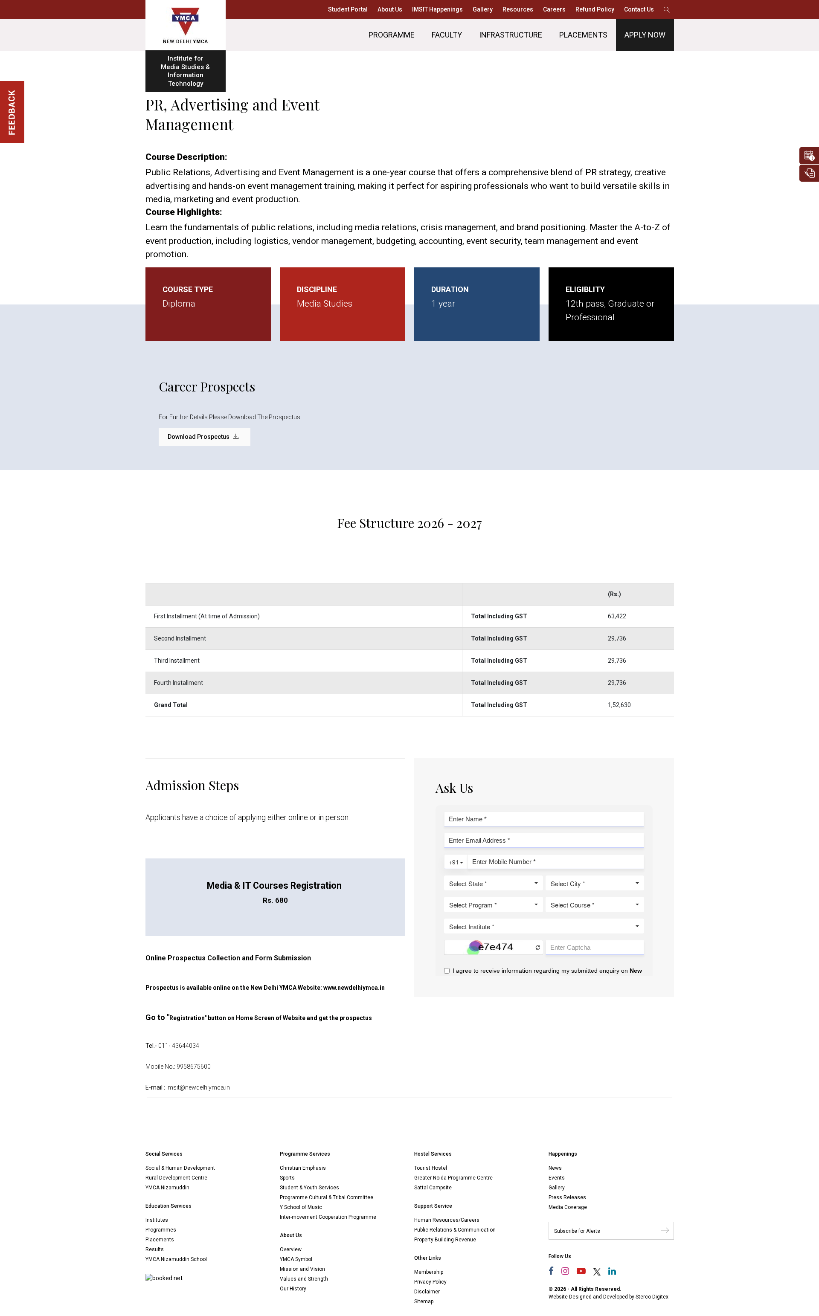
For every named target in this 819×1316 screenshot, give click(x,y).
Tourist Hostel (430, 1168)
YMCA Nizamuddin (167, 1188)
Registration (186, 1018)
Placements (583, 34)
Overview (291, 1249)
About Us (390, 9)
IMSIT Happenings (437, 9)
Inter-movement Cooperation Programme (328, 1217)
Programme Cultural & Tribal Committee (326, 1197)
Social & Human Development (180, 1168)
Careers (554, 9)
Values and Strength (304, 1279)
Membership (428, 1272)
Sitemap (423, 1301)
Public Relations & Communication (455, 1230)
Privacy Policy (430, 1282)
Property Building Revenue (445, 1240)
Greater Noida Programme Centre (453, 1178)
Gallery (483, 9)
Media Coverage (568, 1207)
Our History (293, 1289)
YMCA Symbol (296, 1259)
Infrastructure (510, 34)
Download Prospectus (199, 436)
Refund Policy (594, 9)
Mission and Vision (302, 1269)
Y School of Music (301, 1207)
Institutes (156, 1220)
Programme (392, 34)
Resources (517, 9)
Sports (287, 1178)
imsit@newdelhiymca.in (198, 1087)
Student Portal (348, 9)
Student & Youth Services (309, 1188)
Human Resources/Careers (446, 1220)
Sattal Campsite (433, 1188)
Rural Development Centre (176, 1178)
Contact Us (639, 9)
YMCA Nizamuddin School (176, 1259)
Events (557, 1178)
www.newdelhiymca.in (354, 987)
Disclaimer (427, 1292)
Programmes (160, 1230)
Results (154, 1249)
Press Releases (567, 1197)
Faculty (447, 34)
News (555, 1168)
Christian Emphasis (303, 1168)
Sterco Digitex (652, 1297)
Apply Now (644, 34)
